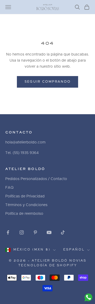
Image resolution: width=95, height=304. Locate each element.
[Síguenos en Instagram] (21, 232)
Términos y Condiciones (26, 205)
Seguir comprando (47, 81)
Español (73, 249)
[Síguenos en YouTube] (49, 232)
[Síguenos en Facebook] (8, 232)
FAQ (9, 188)
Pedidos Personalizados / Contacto (36, 179)
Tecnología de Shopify (47, 265)
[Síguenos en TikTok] (62, 232)
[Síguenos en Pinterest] (35, 232)
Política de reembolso (24, 214)
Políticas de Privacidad (25, 196)
